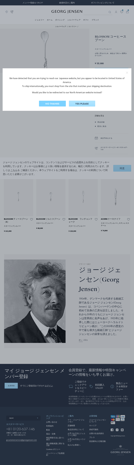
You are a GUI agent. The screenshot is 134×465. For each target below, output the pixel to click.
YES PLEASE (82, 103)
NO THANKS (52, 103)
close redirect (127, 73)
